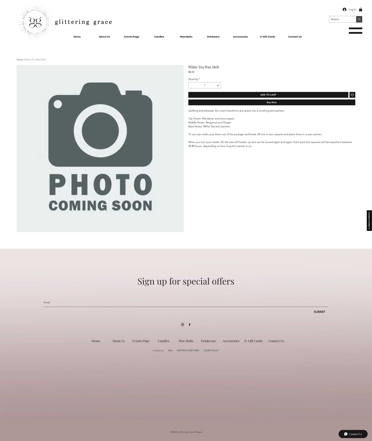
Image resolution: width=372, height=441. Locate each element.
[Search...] (359, 19)
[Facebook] (189, 324)
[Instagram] (182, 324)
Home (20, 59)
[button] (355, 30)
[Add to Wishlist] (352, 95)
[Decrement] (191, 85)
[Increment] (218, 85)
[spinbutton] (204, 85)
